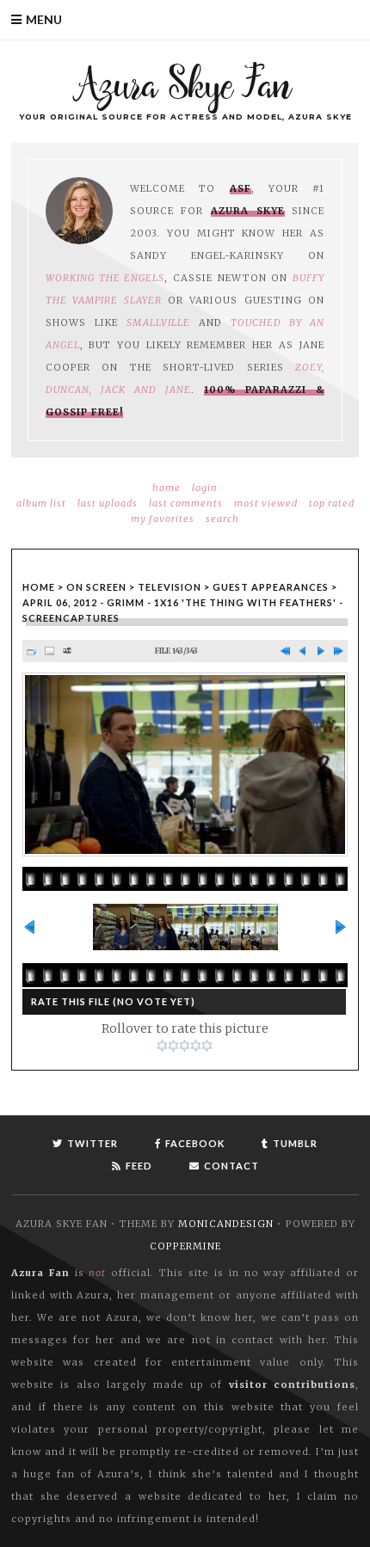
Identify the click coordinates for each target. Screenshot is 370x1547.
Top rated (332, 503)
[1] (162, 1046)
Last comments (186, 503)
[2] (173, 1046)
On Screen (96, 586)
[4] (195, 1046)
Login (205, 488)
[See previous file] (303, 651)
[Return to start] (285, 651)
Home (166, 488)
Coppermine (185, 1246)
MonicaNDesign (226, 1224)
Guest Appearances (271, 586)
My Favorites (162, 519)
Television (169, 586)
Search (222, 519)
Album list (41, 503)
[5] (207, 1046)
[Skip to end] (339, 651)
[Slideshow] (68, 651)
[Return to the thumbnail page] (31, 651)
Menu (44, 19)
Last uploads (107, 503)
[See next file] (320, 651)
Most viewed (266, 503)
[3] (184, 1046)
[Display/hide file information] (49, 651)
